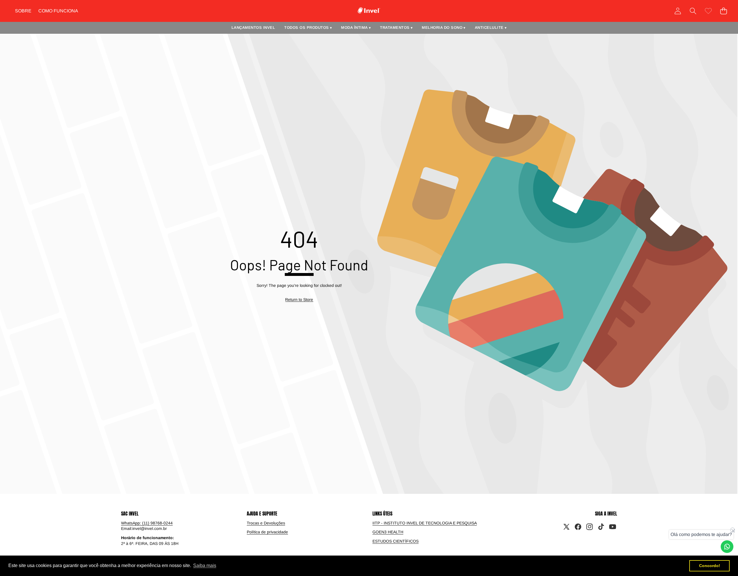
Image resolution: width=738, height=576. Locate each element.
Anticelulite (491, 27)
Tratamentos (396, 27)
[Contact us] (727, 546)
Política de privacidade (267, 532)
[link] (708, 10)
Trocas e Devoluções (266, 523)
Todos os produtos (308, 27)
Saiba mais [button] (204, 565)
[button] (692, 10)
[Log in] (677, 10)
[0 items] (723, 10)
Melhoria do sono (444, 27)
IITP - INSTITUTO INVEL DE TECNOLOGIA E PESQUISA (424, 523)
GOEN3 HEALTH (387, 532)
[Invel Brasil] (369, 10)
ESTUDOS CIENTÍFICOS (395, 541)
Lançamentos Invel (253, 27)
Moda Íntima (356, 27)
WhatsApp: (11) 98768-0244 (147, 523)
